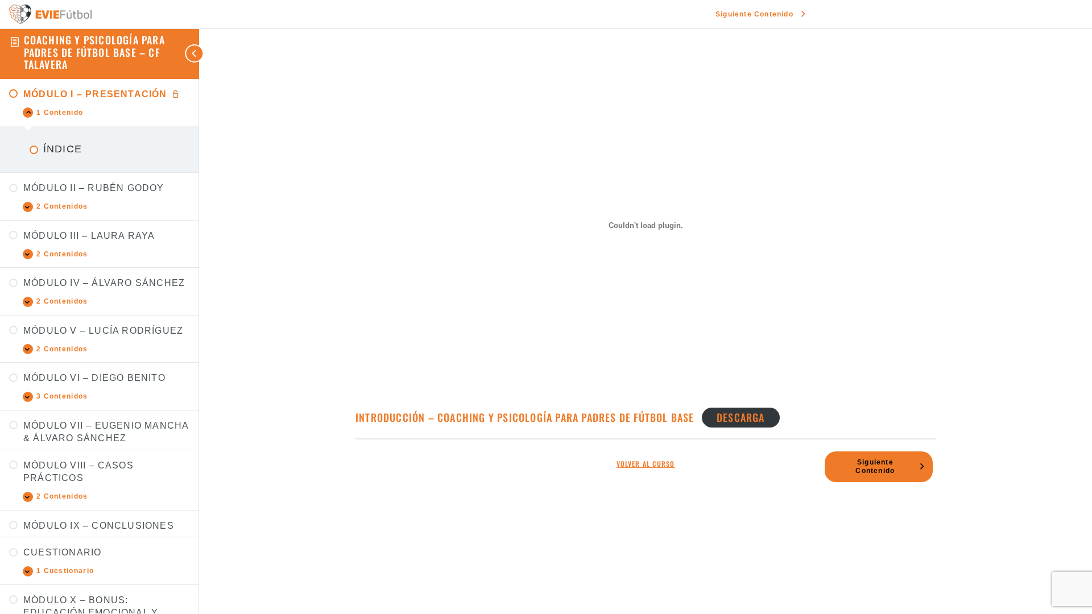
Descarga (741, 417)
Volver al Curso (646, 464)
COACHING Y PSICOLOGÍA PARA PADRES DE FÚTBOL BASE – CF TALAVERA (94, 52)
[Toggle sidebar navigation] (176, 53)
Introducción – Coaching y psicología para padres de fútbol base (524, 417)
